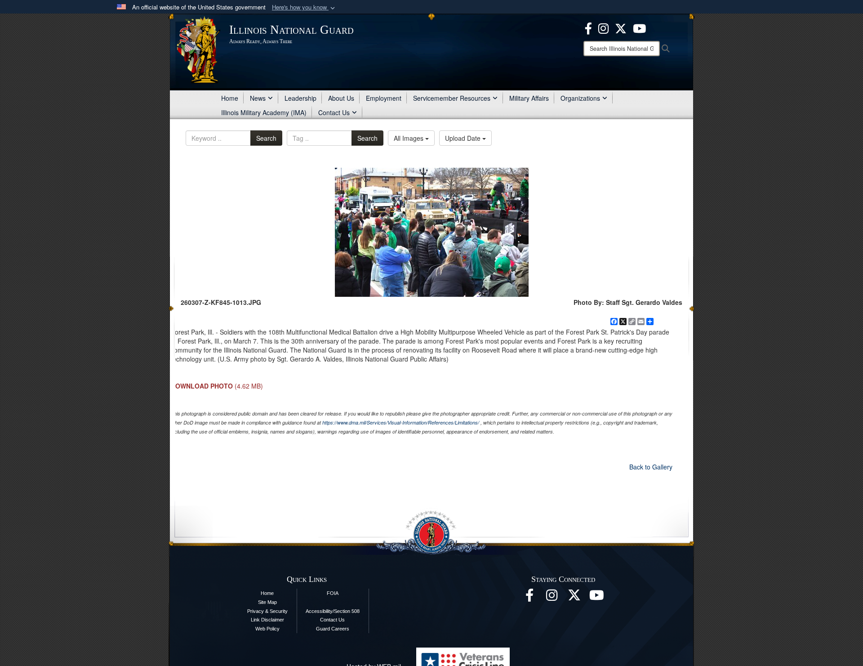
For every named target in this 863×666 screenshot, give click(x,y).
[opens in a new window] (621, 27)
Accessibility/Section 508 (333, 611)
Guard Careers (332, 628)
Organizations (580, 98)
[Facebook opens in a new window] (588, 27)
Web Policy (267, 628)
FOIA (332, 593)
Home (229, 98)
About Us (341, 98)
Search (266, 138)
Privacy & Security (267, 611)
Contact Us (334, 112)
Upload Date (463, 138)
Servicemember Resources (451, 98)
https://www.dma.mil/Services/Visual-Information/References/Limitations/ (400, 422)
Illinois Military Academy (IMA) (264, 112)
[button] (304, 7)
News (258, 98)
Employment (383, 98)
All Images (409, 138)
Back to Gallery (650, 466)
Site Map (267, 602)
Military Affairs (529, 98)
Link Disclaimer (267, 619)
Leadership (300, 98)
